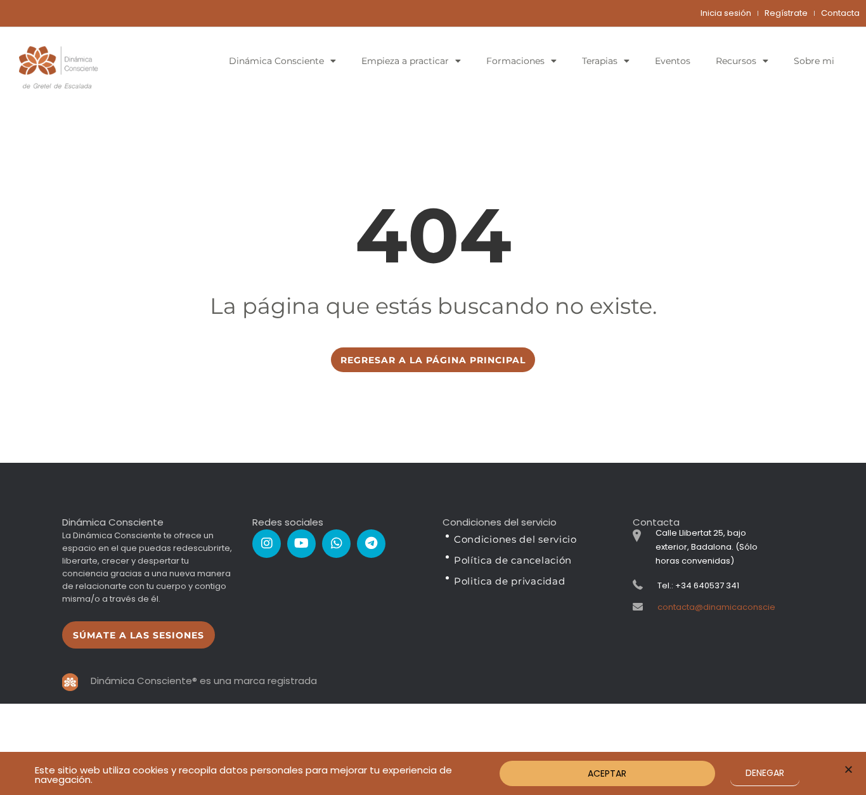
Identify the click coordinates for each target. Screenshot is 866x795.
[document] (433, 397)
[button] (848, 769)
